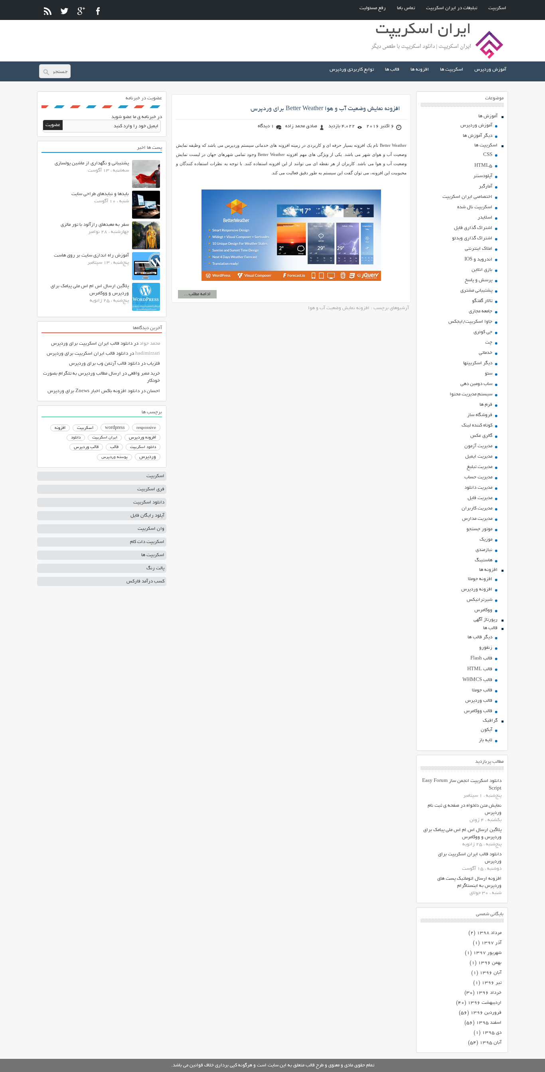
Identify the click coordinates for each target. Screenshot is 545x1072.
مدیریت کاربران (477, 508)
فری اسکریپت (150, 489)
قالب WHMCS (477, 680)
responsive (146, 428)
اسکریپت (497, 8)
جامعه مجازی (480, 311)
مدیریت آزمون (478, 446)
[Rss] (48, 11)
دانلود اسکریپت (143, 447)
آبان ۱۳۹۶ (491, 972)
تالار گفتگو (482, 301)
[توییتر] (64, 11)
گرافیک (490, 720)
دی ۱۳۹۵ (492, 1032)
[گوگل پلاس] (81, 11)
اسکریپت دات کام (147, 542)
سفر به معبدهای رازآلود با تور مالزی (95, 224)
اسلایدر (485, 217)
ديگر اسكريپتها (477, 363)
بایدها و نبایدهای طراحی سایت (100, 194)
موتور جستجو (479, 529)
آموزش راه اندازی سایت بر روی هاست (91, 255)
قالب (114, 447)
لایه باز (485, 740)
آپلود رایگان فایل (147, 515)
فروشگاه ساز (479, 415)
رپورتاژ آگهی (486, 619)
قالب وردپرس (478, 700)
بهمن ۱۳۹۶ (490, 962)
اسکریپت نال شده (474, 207)
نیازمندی (484, 550)
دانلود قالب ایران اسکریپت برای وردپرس (91, 343)
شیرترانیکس (479, 599)
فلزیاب (153, 363)
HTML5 (483, 165)
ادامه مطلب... (197, 294)
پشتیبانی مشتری (476, 290)
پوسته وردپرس (114, 457)
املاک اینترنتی (478, 248)
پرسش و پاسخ (478, 280)
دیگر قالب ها (480, 637)
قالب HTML (479, 669)
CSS (487, 155)
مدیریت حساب (478, 477)
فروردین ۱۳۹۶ (486, 1012)
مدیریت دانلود (478, 487)
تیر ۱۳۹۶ (492, 982)
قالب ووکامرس (478, 711)
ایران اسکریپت (104, 438)
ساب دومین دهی (476, 384)
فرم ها (486, 404)
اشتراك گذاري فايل (473, 228)
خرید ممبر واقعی (144, 373)
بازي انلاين (482, 269)
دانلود (76, 438)
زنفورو (485, 647)
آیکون (486, 729)
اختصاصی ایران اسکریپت (467, 196)
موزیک (486, 539)
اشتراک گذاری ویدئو (472, 238)
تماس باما (406, 8)
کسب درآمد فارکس (145, 581)
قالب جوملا (482, 690)
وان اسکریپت (151, 528)
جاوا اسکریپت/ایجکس (470, 321)
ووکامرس (483, 610)
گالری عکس (481, 435)
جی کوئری (483, 332)
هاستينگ (483, 560)
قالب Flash (481, 658)
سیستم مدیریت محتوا (471, 394)
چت (488, 342)
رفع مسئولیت (372, 8)
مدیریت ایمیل (478, 456)
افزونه (60, 428)
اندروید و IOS (478, 259)
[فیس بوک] (98, 11)
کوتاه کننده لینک (477, 425)
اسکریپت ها (451, 69)
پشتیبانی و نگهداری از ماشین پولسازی (92, 163)
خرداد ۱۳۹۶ (489, 992)
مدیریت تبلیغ (479, 467)
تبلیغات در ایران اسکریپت (451, 8)
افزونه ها (420, 69)
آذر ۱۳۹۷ (491, 943)
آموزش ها (488, 116)
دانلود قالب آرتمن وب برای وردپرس (104, 363)
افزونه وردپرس (476, 589)
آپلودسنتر (482, 176)
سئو (488, 373)
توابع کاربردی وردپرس (352, 69)
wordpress (115, 428)
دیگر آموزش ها (477, 135)
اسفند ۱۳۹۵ (489, 1022)
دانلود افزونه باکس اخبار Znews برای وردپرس (93, 391)
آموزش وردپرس (490, 69)
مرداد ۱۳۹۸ (489, 933)
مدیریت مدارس (477, 518)
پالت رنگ (155, 568)
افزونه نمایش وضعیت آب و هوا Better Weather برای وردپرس (325, 109)
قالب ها (392, 69)
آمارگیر (485, 186)
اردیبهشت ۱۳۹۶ (485, 1002)
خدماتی (485, 352)
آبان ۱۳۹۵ (491, 1042)
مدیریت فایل (480, 498)
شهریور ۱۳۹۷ (487, 953)
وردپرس (147, 457)
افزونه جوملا (480, 579)
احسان (153, 391)
